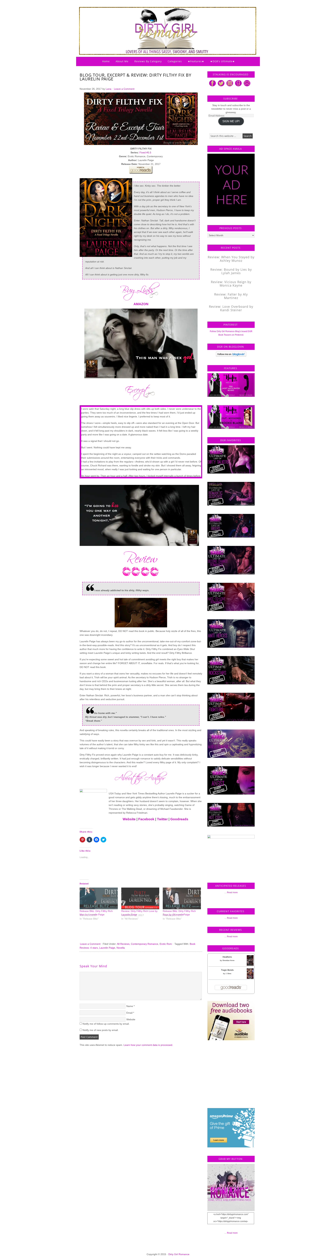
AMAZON (141, 304)
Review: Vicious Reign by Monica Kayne (231, 283)
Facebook (146, 819)
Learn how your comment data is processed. (148, 1045)
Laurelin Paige (107, 947)
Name (129, 1006)
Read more (232, 892)
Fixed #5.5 (145, 152)
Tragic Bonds (227, 970)
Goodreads (179, 819)
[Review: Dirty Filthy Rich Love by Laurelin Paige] (140, 898)
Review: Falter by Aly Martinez (231, 296)
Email (129, 1012)
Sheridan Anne (228, 960)
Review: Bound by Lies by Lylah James (231, 271)
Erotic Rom (166, 943)
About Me (122, 61)
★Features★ (196, 61)
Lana (108, 88)
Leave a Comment (124, 88)
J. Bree (228, 973)
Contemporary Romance (144, 943)
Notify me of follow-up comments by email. (106, 1023)
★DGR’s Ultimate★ (222, 61)
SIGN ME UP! (231, 121)
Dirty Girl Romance (159, 21)
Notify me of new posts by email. (100, 1030)
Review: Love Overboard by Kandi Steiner (231, 308)
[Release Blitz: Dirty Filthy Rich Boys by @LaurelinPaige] (182, 898)
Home (106, 61)
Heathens (227, 957)
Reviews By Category (148, 61)
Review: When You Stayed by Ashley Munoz (231, 259)
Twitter (162, 819)
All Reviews (123, 943)
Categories (175, 61)
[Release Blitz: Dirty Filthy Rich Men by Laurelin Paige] (99, 898)
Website (129, 819)
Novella (121, 947)
